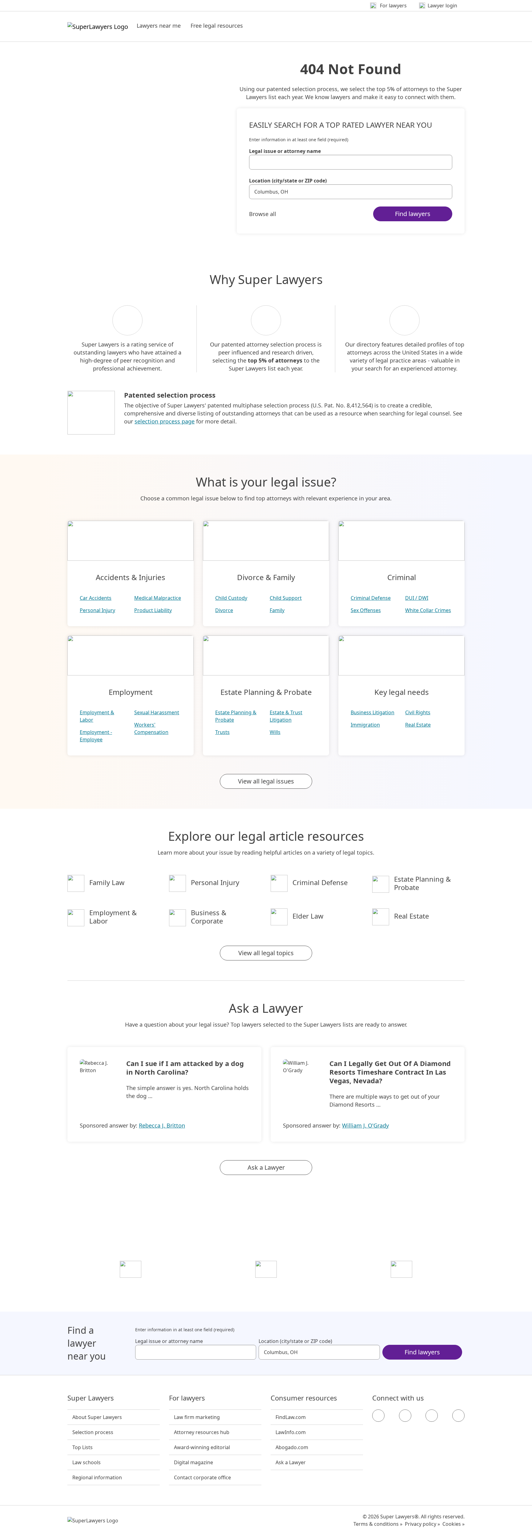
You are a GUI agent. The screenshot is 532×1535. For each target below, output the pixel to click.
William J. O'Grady (365, 1125)
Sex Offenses (366, 610)
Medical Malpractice (157, 598)
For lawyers (187, 1398)
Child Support (286, 598)
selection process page (165, 421)
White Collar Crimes (428, 610)
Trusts (222, 732)
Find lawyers (412, 214)
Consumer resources (304, 1398)
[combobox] (350, 162)
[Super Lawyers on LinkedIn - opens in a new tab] (458, 1415)
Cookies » (453, 1524)
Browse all (262, 214)
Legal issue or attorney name (285, 151)
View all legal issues (266, 781)
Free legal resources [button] (217, 25)
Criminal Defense (371, 598)
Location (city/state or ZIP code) (288, 180)
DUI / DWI (416, 598)
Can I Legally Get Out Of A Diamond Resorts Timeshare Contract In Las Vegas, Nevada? (390, 1072)
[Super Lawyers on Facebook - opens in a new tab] (378, 1415)
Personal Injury (97, 610)
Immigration (365, 724)
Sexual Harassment (156, 712)
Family (277, 610)
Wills (275, 732)
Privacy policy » (422, 1524)
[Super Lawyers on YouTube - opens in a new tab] (431, 1415)
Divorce (224, 610)
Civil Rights (417, 712)
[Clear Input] (445, 162)
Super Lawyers (90, 1398)
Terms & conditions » (377, 1524)
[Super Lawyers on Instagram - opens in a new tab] (405, 1415)
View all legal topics (266, 953)
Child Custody (231, 598)
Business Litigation (372, 712)
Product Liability (153, 610)
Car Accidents (95, 598)
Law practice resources (130, 1287)
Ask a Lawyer (266, 1167)
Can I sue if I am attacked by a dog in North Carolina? (185, 1067)
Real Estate (418, 724)
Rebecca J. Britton (162, 1125)
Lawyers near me (159, 25)
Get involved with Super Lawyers (401, 1287)
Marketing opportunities (266, 1287)
